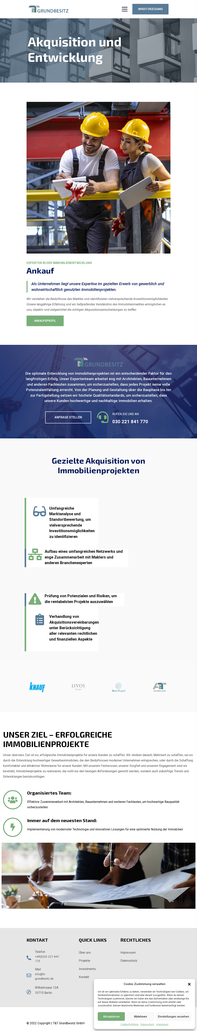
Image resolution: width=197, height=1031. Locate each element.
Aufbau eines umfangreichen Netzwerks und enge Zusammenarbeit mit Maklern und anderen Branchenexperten (84, 557)
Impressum (162, 1024)
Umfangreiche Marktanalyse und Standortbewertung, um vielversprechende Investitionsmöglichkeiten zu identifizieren (72, 522)
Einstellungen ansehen (173, 1016)
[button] (189, 984)
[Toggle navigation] (124, 9)
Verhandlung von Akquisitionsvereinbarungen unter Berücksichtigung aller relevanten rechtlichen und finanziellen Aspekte (74, 628)
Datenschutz (147, 1024)
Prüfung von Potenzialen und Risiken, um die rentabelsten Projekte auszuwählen (81, 599)
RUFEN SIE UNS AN (125, 414)
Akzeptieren (111, 1016)
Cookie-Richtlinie (130, 1024)
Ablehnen (140, 1016)
